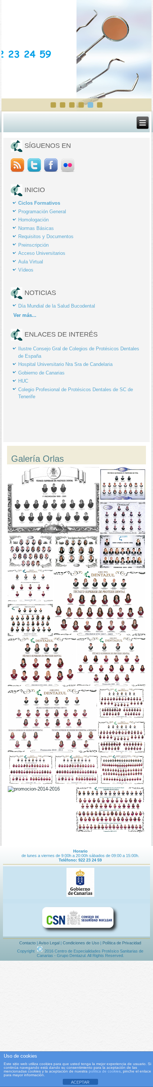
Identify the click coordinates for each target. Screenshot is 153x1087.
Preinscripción (33, 245)
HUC (23, 381)
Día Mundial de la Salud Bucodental (56, 306)
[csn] (80, 934)
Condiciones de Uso (81, 943)
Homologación (33, 220)
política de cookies (105, 1071)
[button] (53, 500)
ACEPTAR (80, 1082)
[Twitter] (34, 171)
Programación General (42, 211)
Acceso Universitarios (41, 253)
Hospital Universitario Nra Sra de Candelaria (65, 364)
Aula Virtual (30, 262)
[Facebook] (51, 171)
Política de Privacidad (121, 943)
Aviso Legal (49, 943)
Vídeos (25, 270)
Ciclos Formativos (39, 203)
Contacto (27, 943)
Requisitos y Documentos (46, 236)
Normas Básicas (36, 228)
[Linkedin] (67, 171)
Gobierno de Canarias (41, 373)
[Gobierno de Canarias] (80, 897)
